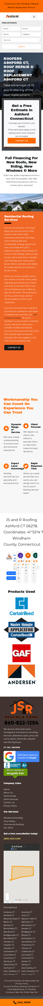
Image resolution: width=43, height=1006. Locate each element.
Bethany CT (27, 922)
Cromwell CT (28, 958)
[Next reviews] (37, 567)
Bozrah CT (26, 928)
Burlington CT (28, 938)
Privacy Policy (10, 806)
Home (7, 789)
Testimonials (10, 796)
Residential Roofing (13, 818)
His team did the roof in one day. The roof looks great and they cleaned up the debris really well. (34, 569)
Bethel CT (8, 925)
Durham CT (9, 968)
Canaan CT (9, 942)
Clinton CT (27, 948)
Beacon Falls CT (29, 919)
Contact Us (9, 802)
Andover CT (9, 912)
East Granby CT (29, 968)
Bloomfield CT (10, 928)
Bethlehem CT (29, 925)
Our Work (8, 828)
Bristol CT (26, 935)
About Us (8, 792)
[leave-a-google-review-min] (21, 752)
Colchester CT (10, 951)
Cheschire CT (28, 945)
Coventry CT (10, 958)
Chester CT (9, 948)
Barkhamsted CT (12, 919)
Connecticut (29, 544)
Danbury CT (9, 961)
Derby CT (26, 964)
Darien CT (26, 961)
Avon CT (26, 915)
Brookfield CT (10, 938)
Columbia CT (10, 955)
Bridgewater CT (11, 935)
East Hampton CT (30, 971)
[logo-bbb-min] (15, 763)
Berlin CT (8, 922)
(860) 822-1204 (12, 838)
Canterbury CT (29, 942)
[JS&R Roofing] (12, 16)
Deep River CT (10, 964)
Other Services (11, 799)
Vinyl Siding (9, 821)
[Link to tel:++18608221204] (25, 16)
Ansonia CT (27, 912)
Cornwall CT (27, 955)
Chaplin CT (9, 945)
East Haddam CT (12, 971)
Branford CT (9, 932)
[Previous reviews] (15, 567)
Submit (21, 46)
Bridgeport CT (28, 932)
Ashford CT (15, 526)
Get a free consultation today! (21, 833)
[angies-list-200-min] (15, 769)
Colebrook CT (28, 951)
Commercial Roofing (14, 824)
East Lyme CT (28, 974)
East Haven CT (11, 974)
